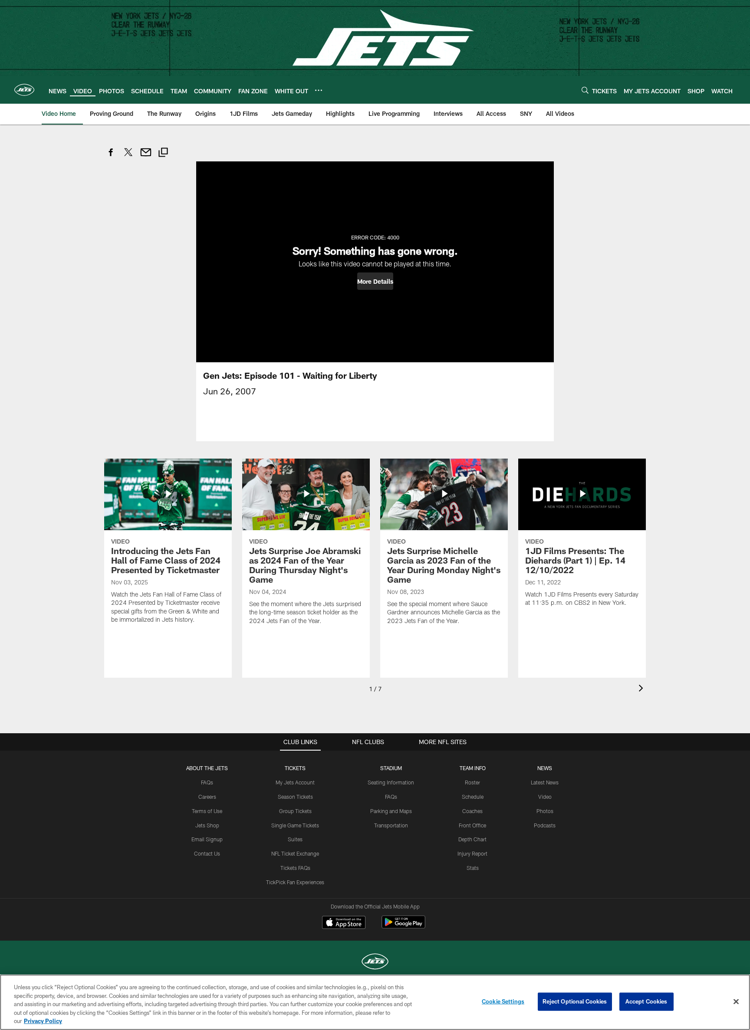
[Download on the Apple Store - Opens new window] (344, 923)
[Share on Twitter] (128, 157)
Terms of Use (207, 811)
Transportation (391, 825)
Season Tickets (295, 797)
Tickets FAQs (295, 868)
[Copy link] (163, 153)
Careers (207, 797)
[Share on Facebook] (111, 157)
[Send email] (146, 157)
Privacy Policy (43, 1020)
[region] (375, 1002)
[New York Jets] (375, 963)
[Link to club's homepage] (24, 89)
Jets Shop (207, 825)
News (544, 768)
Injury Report (472, 853)
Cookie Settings (503, 1001)
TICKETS (295, 768)
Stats (473, 868)
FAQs (207, 782)
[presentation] (642, 689)
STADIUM (391, 768)
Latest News (545, 782)
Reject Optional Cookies (575, 1001)
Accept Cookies (646, 1001)
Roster (472, 782)
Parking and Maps (391, 811)
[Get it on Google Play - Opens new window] (403, 926)
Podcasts (545, 825)
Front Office (472, 825)
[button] (375, 281)
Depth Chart (472, 839)
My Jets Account (295, 782)
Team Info (473, 768)
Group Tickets (295, 811)
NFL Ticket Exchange (295, 853)
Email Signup (207, 839)
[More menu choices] (318, 90)
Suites (295, 839)
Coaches (472, 811)
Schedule (473, 797)
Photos (544, 811)
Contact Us (207, 853)
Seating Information (391, 782)
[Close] (736, 1001)
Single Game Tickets (295, 825)
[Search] (585, 90)
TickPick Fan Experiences (295, 882)
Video (545, 797)
